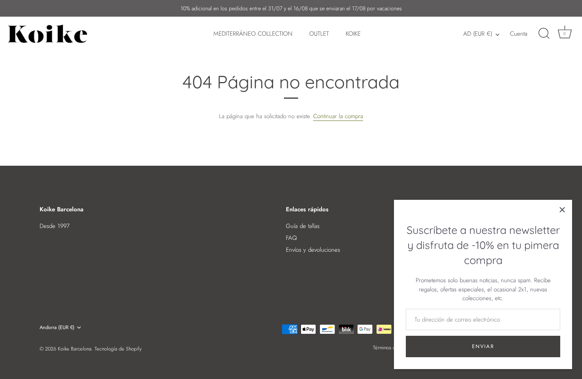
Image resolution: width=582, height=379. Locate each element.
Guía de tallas (303, 226)
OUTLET (319, 33)
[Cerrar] (562, 209)
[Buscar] (544, 33)
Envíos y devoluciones (313, 249)
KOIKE (353, 33)
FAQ (291, 238)
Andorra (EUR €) (57, 327)
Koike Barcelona (74, 348)
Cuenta (518, 33)
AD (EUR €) (477, 34)
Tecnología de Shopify (118, 348)
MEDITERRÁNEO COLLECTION (253, 33)
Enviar (483, 346)
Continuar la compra (338, 116)
